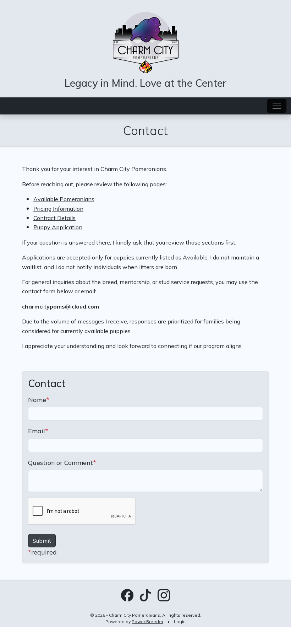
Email (38, 431)
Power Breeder (147, 621)
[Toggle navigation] (277, 106)
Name (38, 399)
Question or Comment (62, 462)
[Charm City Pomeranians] (146, 41)
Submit (42, 540)
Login (180, 621)
